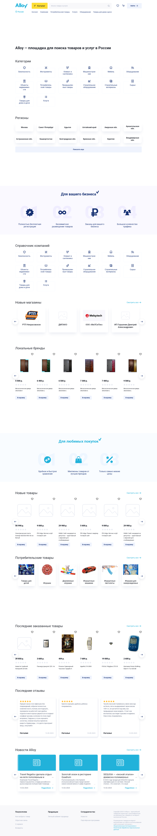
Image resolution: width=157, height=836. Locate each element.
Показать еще (78, 149)
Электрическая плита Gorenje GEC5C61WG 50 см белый (24, 535)
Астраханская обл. (24, 139)
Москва (24, 127)
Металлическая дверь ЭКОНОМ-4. (88, 390)
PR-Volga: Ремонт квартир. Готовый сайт (89, 534)
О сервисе (19, 824)
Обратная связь (21, 820)
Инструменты (46, 72)
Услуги (74, 12)
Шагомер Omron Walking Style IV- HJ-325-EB (132, 668)
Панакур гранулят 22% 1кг (46, 666)
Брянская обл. (89, 139)
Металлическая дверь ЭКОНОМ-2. (45, 390)
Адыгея (67, 127)
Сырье (132, 85)
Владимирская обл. (132, 139)
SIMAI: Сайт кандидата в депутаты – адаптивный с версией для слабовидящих (67, 536)
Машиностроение (89, 73)
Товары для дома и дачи (102, 12)
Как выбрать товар (22, 816)
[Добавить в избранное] (32, 354)
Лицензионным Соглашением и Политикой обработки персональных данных (127, 827)
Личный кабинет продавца (58, 816)
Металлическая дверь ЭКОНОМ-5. (109, 390)
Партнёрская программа (90, 820)
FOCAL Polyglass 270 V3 (110, 666)
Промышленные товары (67, 86)
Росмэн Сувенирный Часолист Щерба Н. (66, 668)
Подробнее (46, 788)
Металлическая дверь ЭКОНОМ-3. (66, 390)
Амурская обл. (111, 127)
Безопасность (24, 72)
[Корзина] (123, 5)
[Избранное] (118, 6)
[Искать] (108, 6)
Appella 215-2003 (85, 666)
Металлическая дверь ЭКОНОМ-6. (131, 390)
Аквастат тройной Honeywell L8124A (21, 668)
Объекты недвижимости (24, 87)
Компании (44, 12)
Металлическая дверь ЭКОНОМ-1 (23, 390)
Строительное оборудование (89, 86)
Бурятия (110, 139)
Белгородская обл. (68, 139)
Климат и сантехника (68, 73)
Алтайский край (89, 127)
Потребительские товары (60, 12)
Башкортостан (46, 139)
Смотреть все (132, 302)
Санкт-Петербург (46, 127)
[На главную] (22, 5)
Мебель (111, 72)
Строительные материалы (111, 86)
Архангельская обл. (132, 127)
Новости (84, 816)
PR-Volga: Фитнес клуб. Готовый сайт (45, 534)
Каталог (35, 12)
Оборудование (85, 12)
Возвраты (19, 828)
